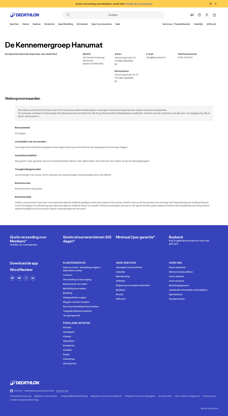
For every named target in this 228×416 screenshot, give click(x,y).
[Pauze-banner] (210, 3)
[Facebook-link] (12, 277)
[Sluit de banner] (215, 3)
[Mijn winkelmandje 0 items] (214, 15)
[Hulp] (199, 15)
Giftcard (211, 24)
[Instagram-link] (26, 277)
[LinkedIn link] (32, 277)
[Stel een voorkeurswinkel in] (192, 15)
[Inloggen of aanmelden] (207, 15)
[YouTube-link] (19, 277)
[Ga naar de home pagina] (24, 15)
